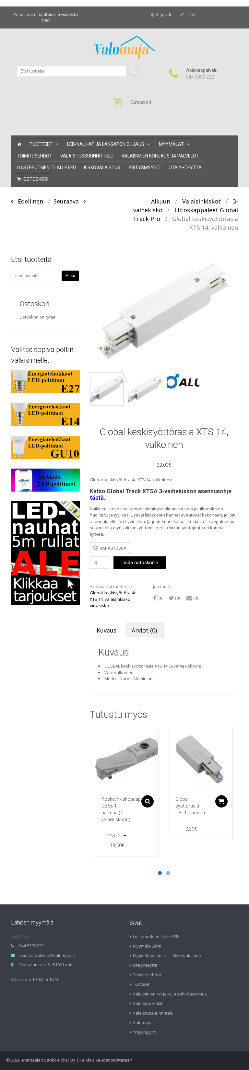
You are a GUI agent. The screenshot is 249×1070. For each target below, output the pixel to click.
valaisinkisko (117, 599)
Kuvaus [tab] (106, 630)
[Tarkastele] (126, 758)
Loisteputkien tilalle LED (46, 167)
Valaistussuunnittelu (86, 155)
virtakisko (99, 605)
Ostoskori (35, 179)
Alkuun (160, 201)
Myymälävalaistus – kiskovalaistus (167, 956)
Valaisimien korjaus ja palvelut (160, 155)
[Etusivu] (19, 144)
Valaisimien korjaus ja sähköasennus (170, 994)
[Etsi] (132, 71)
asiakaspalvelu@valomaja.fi (47, 955)
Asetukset (147, 801)
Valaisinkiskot (201, 201)
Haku (70, 275)
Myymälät (171, 144)
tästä (97, 497)
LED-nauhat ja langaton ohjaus (105, 144)
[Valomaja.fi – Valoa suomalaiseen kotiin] (124, 46)
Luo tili (191, 14)
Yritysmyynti (144, 167)
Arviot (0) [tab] (144, 630)
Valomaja (142, 1022)
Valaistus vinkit (147, 1003)
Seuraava (68, 201)
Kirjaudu (164, 14)
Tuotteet (41, 144)
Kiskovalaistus (102, 167)
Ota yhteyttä (185, 167)
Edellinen (28, 201)
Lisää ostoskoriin (140, 562)
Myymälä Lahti (147, 946)
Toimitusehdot (34, 155)
